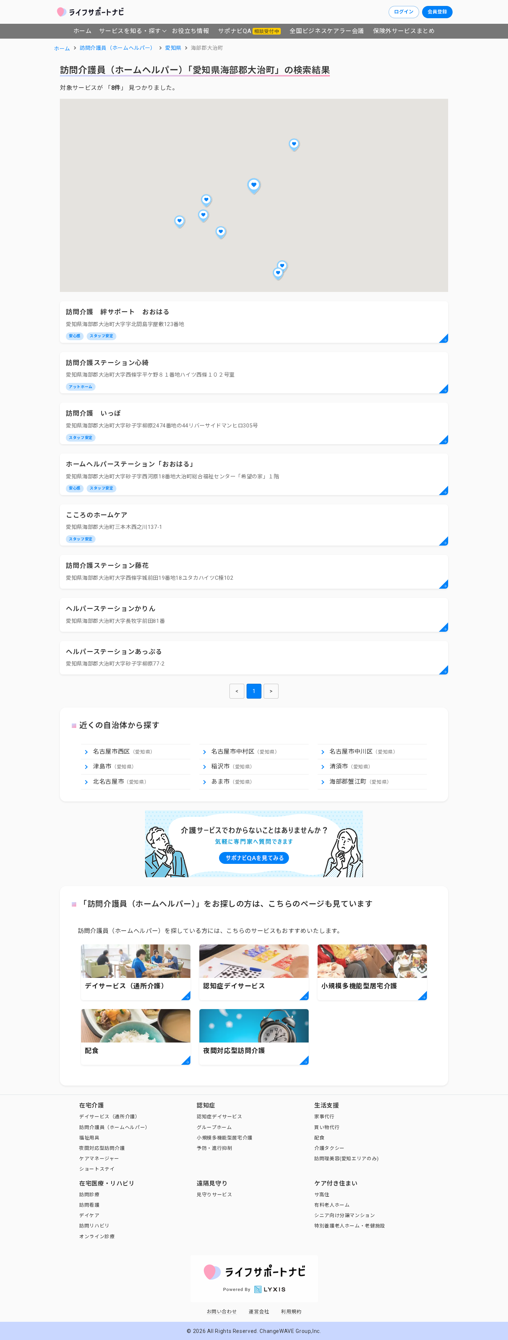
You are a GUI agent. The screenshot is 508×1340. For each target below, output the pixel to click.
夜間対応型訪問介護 (102, 1148)
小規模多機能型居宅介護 (225, 1138)
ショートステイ (97, 1169)
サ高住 (321, 1194)
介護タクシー (329, 1148)
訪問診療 (89, 1194)
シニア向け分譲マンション (344, 1215)
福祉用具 (89, 1138)
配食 (319, 1138)
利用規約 (291, 1311)
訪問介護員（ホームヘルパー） (114, 1127)
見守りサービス (214, 1194)
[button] (254, 186)
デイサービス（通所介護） (109, 1116)
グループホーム (214, 1127)
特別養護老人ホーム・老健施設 (349, 1226)
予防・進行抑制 (214, 1148)
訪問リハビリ (94, 1226)
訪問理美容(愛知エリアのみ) (346, 1158)
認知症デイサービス (219, 1116)
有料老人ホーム (332, 1205)
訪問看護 (89, 1205)
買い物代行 (327, 1127)
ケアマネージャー (99, 1158)
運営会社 (259, 1311)
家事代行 (324, 1116)
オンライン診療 (97, 1236)
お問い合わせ (222, 1311)
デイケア (89, 1215)
